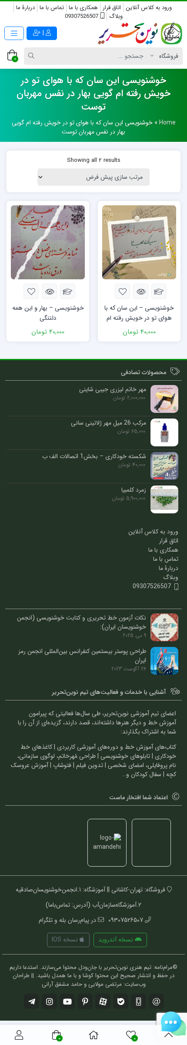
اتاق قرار (112, 7)
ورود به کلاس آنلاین (149, 7)
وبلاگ (116, 16)
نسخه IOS (66, 940)
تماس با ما (52, 7)
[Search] (32, 56)
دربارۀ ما (25, 7)
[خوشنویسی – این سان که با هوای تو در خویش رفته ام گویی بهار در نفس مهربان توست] (139, 242)
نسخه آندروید (116, 940)
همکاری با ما (83, 7)
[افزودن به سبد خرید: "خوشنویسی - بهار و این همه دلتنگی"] (67, 291)
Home (167, 122)
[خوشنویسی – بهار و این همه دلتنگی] (48, 242)
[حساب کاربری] (19, 1035)
